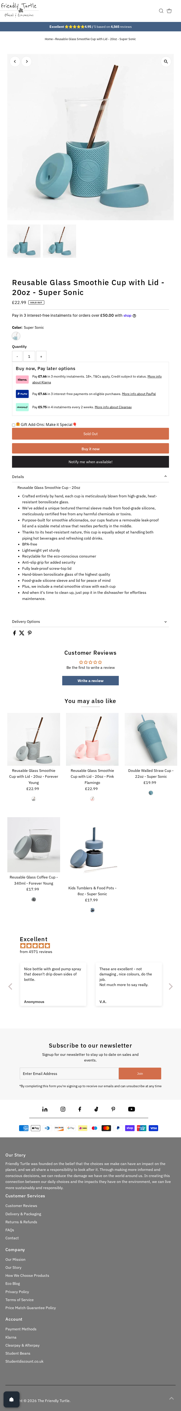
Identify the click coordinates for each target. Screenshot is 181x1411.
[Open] (12, 1399)
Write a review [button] (90, 680)
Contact (12, 1238)
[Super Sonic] (150, 793)
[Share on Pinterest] (30, 634)
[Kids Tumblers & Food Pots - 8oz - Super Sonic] (92, 850)
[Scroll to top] (171, 1398)
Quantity (19, 346)
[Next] (26, 61)
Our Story (13, 1267)
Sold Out (90, 433)
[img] (93, 946)
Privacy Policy (17, 1291)
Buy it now (91, 448)
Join (140, 1074)
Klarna (10, 1337)
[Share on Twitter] (22, 634)
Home (49, 39)
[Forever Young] (33, 798)
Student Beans (17, 1353)
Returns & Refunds (21, 1222)
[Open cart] (169, 11)
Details (18, 476)
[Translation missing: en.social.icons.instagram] (63, 1110)
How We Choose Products (27, 1275)
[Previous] (15, 61)
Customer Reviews (21, 1205)
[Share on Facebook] (15, 634)
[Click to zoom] (166, 61)
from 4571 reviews (36, 951)
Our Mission (15, 1259)
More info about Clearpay (113, 407)
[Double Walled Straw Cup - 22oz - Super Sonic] (151, 739)
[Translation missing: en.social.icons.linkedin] (44, 1110)
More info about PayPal (139, 394)
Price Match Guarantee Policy (30, 1307)
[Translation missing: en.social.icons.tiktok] (96, 1110)
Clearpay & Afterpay (22, 1345)
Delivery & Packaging (23, 1213)
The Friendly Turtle (54, 1400)
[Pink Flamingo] (92, 798)
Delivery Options (26, 621)
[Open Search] (161, 11)
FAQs (9, 1230)
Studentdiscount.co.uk (24, 1361)
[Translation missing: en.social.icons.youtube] (131, 1110)
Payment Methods (21, 1329)
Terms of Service (19, 1299)
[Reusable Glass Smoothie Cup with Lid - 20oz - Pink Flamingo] (92, 739)
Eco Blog (12, 1283)
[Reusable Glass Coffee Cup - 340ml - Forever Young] (33, 844)
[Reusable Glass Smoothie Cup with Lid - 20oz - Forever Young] (33, 739)
